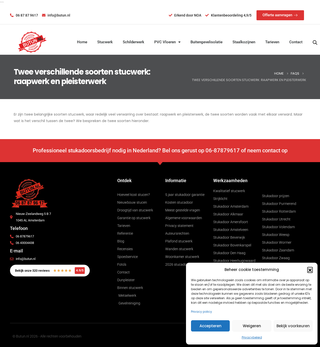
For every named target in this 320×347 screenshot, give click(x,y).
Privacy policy (201, 311)
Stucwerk (105, 42)
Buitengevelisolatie (206, 42)
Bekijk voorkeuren (293, 325)
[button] (310, 269)
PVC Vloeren (165, 42)
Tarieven (272, 42)
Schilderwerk (133, 42)
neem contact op (267, 150)
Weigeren (252, 325)
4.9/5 (80, 270)
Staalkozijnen (243, 42)
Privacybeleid (252, 337)
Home (82, 42)
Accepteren (211, 325)
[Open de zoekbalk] (315, 42)
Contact (295, 42)
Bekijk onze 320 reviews (32, 270)
